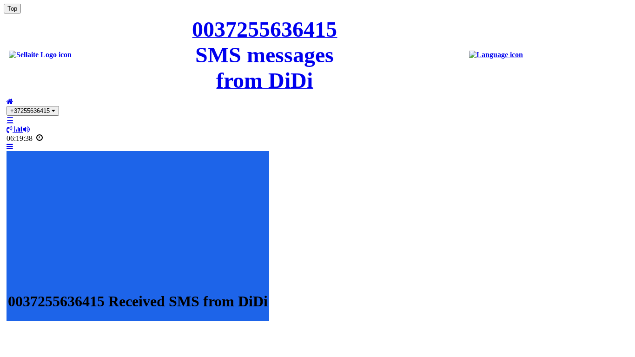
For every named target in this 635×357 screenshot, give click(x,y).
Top (12, 8)
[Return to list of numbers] (10, 102)
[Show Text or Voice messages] (10, 129)
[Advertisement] (138, 217)
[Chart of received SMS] (18, 129)
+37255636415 (31, 110)
